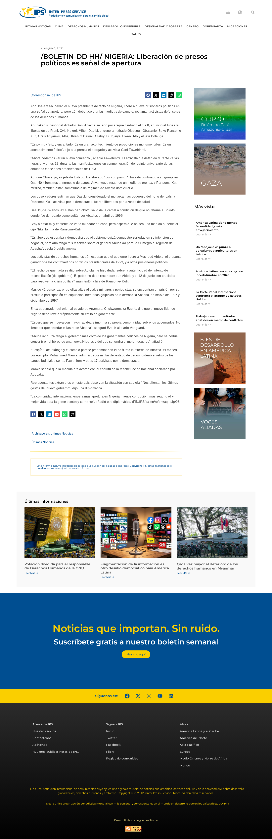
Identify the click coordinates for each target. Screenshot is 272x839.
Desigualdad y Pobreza (163, 26)
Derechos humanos (83, 26)
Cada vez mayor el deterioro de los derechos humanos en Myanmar (207, 566)
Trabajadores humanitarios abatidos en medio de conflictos (219, 318)
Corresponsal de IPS (45, 95)
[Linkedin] (171, 696)
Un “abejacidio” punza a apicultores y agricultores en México (216, 250)
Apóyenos (39, 745)
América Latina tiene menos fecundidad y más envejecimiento (216, 226)
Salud (136, 34)
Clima (59, 26)
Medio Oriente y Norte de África (203, 758)
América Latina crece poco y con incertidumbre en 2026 (219, 273)
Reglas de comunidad (122, 758)
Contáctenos (41, 738)
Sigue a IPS (114, 724)
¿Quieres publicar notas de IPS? (56, 751)
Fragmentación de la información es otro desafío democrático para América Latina (135, 568)
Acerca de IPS (42, 724)
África (184, 724)
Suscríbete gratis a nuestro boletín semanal (136, 641)
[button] (253, 12)
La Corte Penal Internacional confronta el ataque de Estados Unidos (219, 295)
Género (193, 26)
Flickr (110, 751)
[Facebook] (127, 696)
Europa (185, 751)
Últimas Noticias (38, 26)
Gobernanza (213, 26)
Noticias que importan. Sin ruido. (136, 628)
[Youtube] (160, 696)
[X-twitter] (138, 696)
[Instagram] (149, 696)
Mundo (185, 765)
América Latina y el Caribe (199, 731)
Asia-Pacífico (189, 745)
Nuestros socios (44, 731)
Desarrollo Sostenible (122, 26)
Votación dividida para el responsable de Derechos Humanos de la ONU (57, 566)
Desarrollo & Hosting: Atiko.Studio (136, 820)
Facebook (113, 745)
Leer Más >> (203, 234)
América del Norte (193, 738)
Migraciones (237, 26)
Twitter (111, 738)
